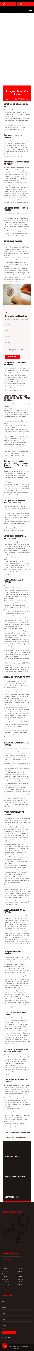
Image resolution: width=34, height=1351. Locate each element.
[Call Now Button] (5, 1346)
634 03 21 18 (8, 1259)
